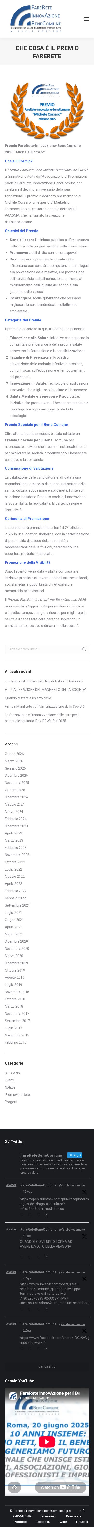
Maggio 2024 (15, 804)
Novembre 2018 (17, 992)
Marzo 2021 (14, 934)
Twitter (63, 1522)
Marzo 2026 (14, 761)
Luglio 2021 (13, 913)
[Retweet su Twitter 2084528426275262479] (31, 1257)
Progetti (11, 1102)
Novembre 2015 (17, 1035)
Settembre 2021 (17, 905)
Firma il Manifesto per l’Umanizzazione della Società (45, 706)
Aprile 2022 (13, 884)
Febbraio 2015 (16, 1042)
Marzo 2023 (14, 840)
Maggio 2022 (15, 876)
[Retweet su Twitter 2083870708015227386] (31, 1349)
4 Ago (27, 1235)
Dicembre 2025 (16, 775)
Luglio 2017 (13, 1028)
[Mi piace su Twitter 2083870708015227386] (40, 1349)
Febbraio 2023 (16, 848)
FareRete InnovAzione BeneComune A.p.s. (42, 1511)
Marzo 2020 (14, 956)
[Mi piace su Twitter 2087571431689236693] (40, 1215)
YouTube (20, 1522)
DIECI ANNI (13, 1073)
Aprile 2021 (13, 927)
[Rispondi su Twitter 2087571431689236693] (23, 1215)
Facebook (43, 1522)
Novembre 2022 (17, 855)
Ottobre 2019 (15, 970)
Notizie (10, 1087)
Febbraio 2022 (16, 891)
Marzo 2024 (14, 812)
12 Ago (27, 1191)
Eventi (9, 1080)
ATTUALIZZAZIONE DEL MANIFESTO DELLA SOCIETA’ (45, 690)
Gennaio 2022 (15, 898)
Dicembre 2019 (16, 963)
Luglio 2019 (13, 985)
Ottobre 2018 (15, 999)
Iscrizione (47, 1516)
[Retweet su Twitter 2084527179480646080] (31, 1309)
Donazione (73, 1516)
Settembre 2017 (17, 1021)
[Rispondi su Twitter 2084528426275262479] (23, 1257)
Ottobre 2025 (15, 790)
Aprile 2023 (13, 833)
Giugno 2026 (14, 754)
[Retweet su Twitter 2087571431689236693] (31, 1215)
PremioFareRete (17, 1095)
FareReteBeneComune (38, 1185)
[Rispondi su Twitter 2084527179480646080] (23, 1309)
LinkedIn (82, 1522)
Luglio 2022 (13, 869)
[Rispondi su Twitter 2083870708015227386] (23, 1349)
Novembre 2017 (17, 1014)
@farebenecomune (72, 1185)
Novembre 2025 (17, 783)
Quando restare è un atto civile (28, 698)
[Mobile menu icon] (86, 19)
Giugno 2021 (14, 920)
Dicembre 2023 (16, 826)
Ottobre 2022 (15, 862)
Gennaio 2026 (15, 768)
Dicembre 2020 (16, 941)
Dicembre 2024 (16, 797)
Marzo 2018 (14, 1006)
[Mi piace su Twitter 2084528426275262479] (40, 1257)
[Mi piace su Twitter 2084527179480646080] (40, 1309)
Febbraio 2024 (16, 819)
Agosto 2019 (14, 977)
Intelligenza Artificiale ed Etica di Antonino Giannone (44, 681)
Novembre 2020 (17, 949)
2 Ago (27, 1330)
